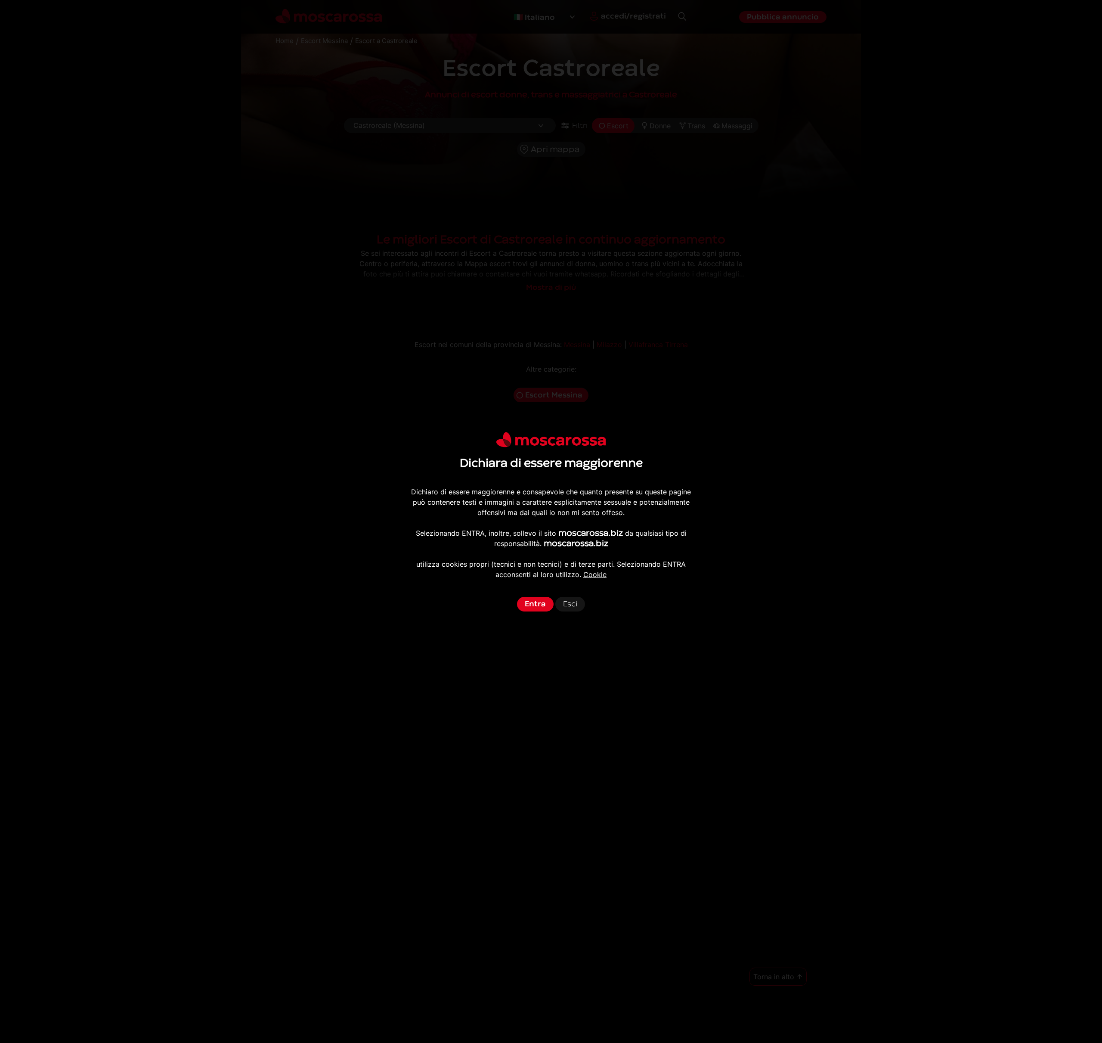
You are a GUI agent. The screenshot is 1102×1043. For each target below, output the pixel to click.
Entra (535, 604)
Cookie (595, 574)
